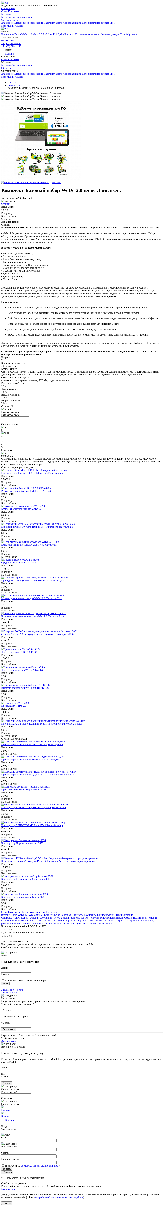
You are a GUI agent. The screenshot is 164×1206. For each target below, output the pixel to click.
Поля (122, 34)
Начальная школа (53, 22)
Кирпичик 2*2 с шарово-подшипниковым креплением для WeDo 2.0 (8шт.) (42, 723)
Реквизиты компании (33, 912)
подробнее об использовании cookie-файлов (59, 1197)
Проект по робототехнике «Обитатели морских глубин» (32, 744)
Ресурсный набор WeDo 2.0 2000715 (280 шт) (26, 491)
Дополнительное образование (98, 22)
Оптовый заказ (9, 20)
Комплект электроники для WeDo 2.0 (21, 508)
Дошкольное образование (29, 22)
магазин (5, 914)
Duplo (17, 34)
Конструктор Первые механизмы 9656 (22, 843)
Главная (12, 82)
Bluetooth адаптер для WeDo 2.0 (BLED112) (25, 688)
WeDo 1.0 (26, 34)
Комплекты (94, 34)
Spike (61, 34)
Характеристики (10, 221)
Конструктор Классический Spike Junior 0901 (26, 879)
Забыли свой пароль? (13, 989)
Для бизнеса (8, 22)
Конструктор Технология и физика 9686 (23, 897)
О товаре (6, 219)
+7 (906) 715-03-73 (11, 43)
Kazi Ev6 (52, 34)
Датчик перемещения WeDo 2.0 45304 (22, 670)
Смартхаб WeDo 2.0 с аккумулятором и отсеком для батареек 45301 (38, 634)
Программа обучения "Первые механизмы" (25, 789)
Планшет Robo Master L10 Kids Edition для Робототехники (33, 473)
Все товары (7, 34)
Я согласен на (13, 1165)
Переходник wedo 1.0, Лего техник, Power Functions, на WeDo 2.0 (37, 526)
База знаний (7, 25)
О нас (4, 11)
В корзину (6, 213)
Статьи (19, 25)
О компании (8, 8)
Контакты (13, 11)
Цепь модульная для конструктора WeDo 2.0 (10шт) (29, 544)
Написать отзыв (10, 412)
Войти (5, 984)
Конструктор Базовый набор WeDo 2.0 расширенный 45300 (33, 807)
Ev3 (45, 34)
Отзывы (5, 204)
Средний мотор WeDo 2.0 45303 (18, 562)
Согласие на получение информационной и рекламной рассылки (76, 923)
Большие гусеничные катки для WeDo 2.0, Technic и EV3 (32, 616)
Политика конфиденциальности (106, 917)
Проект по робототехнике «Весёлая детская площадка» (31, 759)
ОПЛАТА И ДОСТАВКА (15, 917)
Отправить (7, 450)
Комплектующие (110, 34)
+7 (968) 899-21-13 (11, 46)
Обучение (131, 34)
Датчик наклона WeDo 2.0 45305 (19, 652)
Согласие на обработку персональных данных (77, 920)
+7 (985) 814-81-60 (11, 40)
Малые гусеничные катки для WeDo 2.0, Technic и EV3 (31, 598)
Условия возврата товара (74, 917)
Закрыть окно (8, 1189)
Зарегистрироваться (12, 992)
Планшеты (81, 34)
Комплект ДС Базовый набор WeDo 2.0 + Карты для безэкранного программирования (48, 861)
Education (69, 34)
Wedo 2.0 (37, 34)
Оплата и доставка (21, 17)
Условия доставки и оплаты (45, 917)
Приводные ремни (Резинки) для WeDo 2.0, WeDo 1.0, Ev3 (33, 580)
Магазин (6, 14)
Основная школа (72, 22)
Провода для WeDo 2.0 (13, 705)
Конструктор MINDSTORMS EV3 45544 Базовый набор (32, 825)
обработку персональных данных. (39, 1165)
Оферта (128, 917)
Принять (7, 1203)
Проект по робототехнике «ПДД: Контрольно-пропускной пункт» (37, 774)
